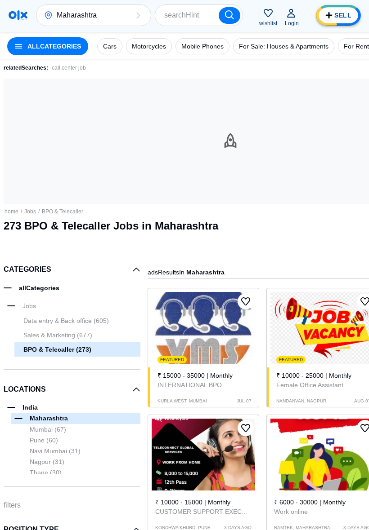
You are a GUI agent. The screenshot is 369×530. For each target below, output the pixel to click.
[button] (138, 15)
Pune (44, 440)
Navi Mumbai (55, 451)
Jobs (30, 211)
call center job (69, 68)
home (11, 211)
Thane (46, 472)
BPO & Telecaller (62, 211)
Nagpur (47, 461)
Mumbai (48, 429)
